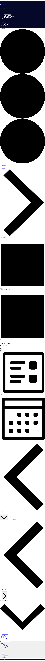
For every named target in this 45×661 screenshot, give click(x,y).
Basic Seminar (6, 12)
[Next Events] (2, 511)
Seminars (4, 11)
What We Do (6, 23)
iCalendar (4, 635)
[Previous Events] (23, 510)
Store (3, 20)
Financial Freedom (7, 17)
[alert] (22, 264)
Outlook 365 (4, 636)
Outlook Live (4, 637)
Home (3, 10)
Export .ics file (4, 638)
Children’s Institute (7, 15)
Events (3, 19)
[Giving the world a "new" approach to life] (3, 4)
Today (1, 513)
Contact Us (4, 25)
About (3, 22)
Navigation (2, 1)
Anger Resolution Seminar (9, 16)
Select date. (10, 519)
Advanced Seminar (7, 14)
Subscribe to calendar (3, 600)
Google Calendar (5, 634)
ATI (2, 18)
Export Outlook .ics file (6, 639)
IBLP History (6, 24)
